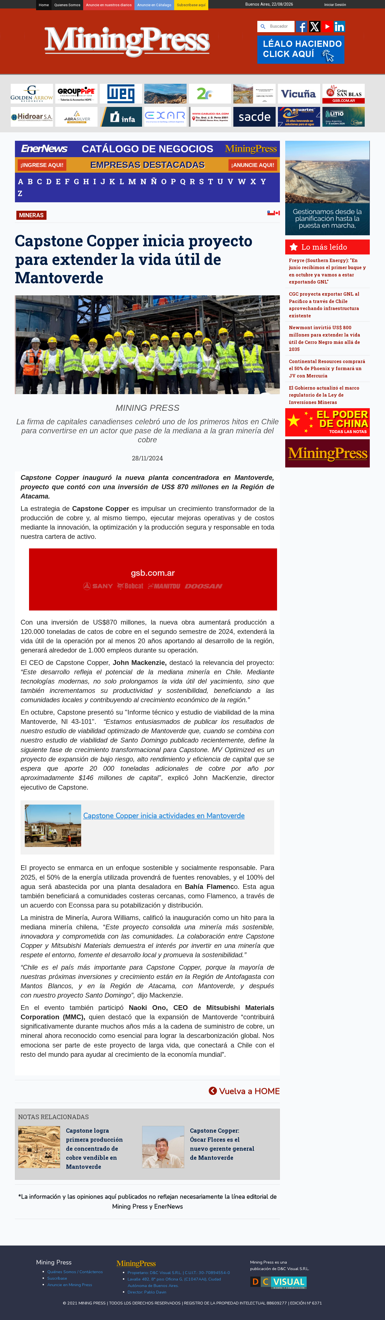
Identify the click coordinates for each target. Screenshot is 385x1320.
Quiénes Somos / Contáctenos (75, 1272)
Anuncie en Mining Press (69, 1285)
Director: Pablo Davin (147, 1292)
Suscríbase (57, 1278)
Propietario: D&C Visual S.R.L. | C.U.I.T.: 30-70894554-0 (179, 1272)
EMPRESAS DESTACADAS (147, 165)
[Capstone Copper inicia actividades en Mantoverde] (145, 844)
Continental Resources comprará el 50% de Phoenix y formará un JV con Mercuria (327, 368)
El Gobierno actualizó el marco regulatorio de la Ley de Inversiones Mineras (324, 395)
